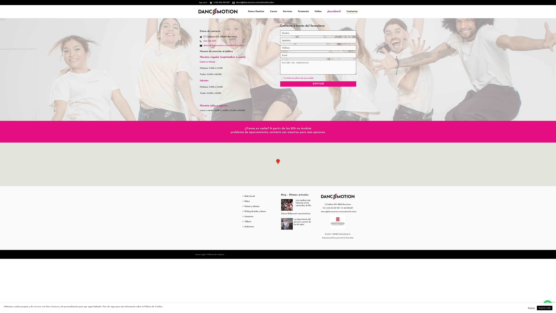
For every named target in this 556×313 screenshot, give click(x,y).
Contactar (352, 11)
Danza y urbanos (252, 206)
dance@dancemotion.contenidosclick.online (255, 2)
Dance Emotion (256, 11)
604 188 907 (209, 41)
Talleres (247, 222)
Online (318, 11)
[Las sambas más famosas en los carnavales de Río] (287, 205)
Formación (303, 11)
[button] (278, 161)
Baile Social (249, 196)
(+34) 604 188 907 (222, 2)
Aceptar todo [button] (545, 308)
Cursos (273, 11)
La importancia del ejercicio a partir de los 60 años (302, 221)
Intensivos (248, 216)
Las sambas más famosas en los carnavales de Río (303, 202)
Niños (247, 201)
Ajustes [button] (531, 308)
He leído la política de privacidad (298, 78)
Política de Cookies (215, 254)
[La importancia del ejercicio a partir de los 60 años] (287, 224)
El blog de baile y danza (255, 211)
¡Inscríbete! (334, 11)
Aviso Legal (200, 254)
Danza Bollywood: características (295, 214)
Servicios (287, 11)
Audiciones (249, 227)
